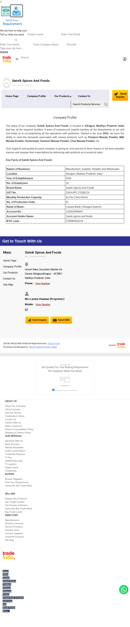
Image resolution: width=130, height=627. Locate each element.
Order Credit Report (15, 451)
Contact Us (84, 96)
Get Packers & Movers (16, 505)
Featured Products (14, 536)
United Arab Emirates (13, 597)
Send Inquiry (121, 95)
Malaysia (7, 591)
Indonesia (7, 601)
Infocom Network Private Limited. (43, 347)
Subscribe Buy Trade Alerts (18, 508)
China (5, 574)
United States (9, 581)
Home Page (12, 96)
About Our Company (15, 406)
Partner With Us (13, 422)
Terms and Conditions (68, 390)
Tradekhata (10, 470)
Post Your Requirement (16, 482)
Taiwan (6, 578)
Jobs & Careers (13, 409)
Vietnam (7, 588)
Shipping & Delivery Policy (18, 432)
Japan (6, 571)
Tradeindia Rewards (15, 454)
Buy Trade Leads (13, 512)
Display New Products (16, 498)
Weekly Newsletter (14, 447)
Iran (4, 604)
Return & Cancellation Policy (19, 429)
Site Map (8, 284)
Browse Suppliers (14, 479)
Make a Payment (13, 426)
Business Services (14, 523)
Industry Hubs (12, 530)
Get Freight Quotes (14, 502)
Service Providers (14, 526)
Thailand (7, 584)
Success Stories (13, 412)
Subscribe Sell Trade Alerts (18, 485)
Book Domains (12, 444)
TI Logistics (10, 464)
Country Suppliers (14, 533)
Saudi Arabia (9, 607)
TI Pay (8, 457)
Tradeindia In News (14, 416)
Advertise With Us (14, 441)
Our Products (61, 96)
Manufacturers (12, 520)
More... (6, 611)
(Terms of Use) (53, 343)
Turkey (6, 594)
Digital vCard (11, 467)
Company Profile (36, 96)
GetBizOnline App (14, 460)
